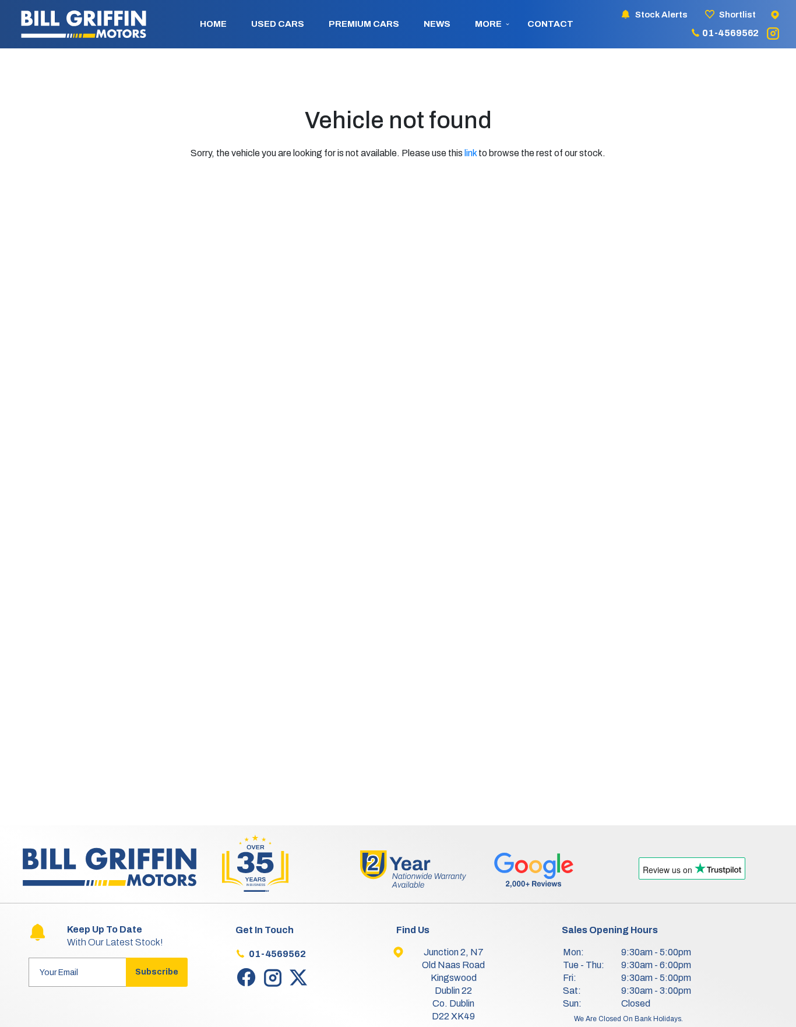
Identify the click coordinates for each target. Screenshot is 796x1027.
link (470, 153)
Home (213, 24)
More (488, 24)
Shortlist (737, 14)
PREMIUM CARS (364, 24)
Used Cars (277, 24)
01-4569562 (730, 33)
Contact (550, 24)
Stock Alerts (661, 14)
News (437, 24)
